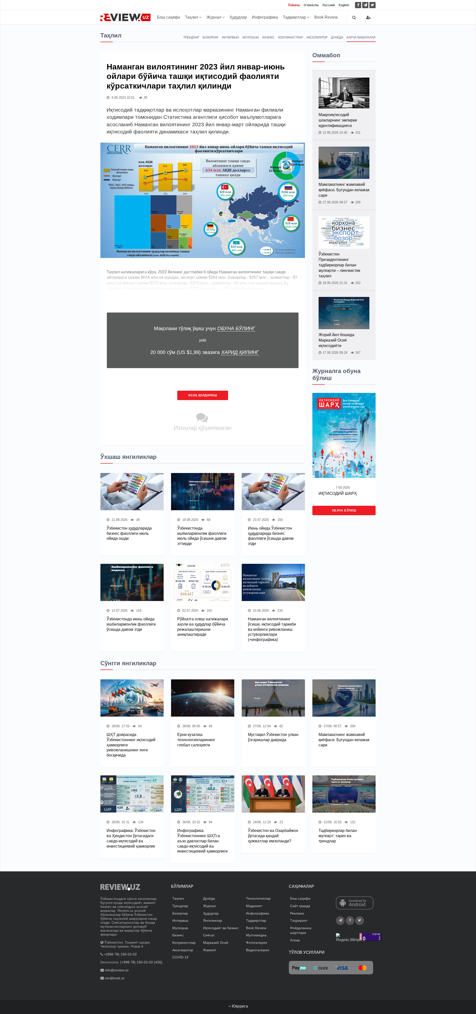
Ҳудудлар (238, 17)
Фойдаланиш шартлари (300, 930)
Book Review (326, 17)
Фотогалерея (256, 943)
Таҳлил (192, 17)
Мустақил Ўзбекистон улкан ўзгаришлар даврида (273, 737)
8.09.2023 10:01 (123, 97)
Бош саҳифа (168, 17)
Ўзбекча (294, 5)
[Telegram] (365, 5)
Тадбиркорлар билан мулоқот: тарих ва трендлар (338, 835)
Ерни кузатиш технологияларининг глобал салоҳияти (196, 739)
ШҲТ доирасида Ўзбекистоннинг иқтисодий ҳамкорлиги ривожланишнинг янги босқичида (131, 744)
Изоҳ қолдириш (202, 395)
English (344, 5)
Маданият (254, 906)
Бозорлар (210, 37)
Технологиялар (258, 898)
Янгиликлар (212, 920)
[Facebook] (358, 5)
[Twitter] (372, 5)
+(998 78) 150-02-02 (120, 954)
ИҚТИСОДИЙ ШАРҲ (338, 493)
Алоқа (295, 940)
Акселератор (316, 37)
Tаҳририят (298, 920)
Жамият (209, 950)
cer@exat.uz (115, 978)
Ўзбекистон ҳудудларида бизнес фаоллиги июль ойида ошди (129, 533)
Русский (329, 5)
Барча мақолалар (361, 37)
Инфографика (265, 17)
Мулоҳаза (250, 37)
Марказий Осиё (215, 943)
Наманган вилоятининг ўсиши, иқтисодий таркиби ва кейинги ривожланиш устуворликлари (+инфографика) (272, 629)
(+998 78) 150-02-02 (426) (141, 962)
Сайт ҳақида (300, 906)
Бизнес (268, 37)
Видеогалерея (257, 950)
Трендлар (191, 37)
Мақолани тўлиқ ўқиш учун (204, 328)
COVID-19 (180, 957)
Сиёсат (209, 935)
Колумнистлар (290, 37)
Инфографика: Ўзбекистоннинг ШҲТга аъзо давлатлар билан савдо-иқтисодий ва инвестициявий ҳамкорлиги (202, 840)
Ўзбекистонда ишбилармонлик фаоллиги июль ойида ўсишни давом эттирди (201, 536)
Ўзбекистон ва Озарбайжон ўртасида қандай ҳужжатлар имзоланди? (273, 835)
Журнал (214, 17)
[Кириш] (368, 17)
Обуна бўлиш (344, 510)
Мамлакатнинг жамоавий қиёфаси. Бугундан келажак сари (344, 189)
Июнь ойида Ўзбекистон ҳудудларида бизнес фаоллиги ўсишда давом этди (271, 536)
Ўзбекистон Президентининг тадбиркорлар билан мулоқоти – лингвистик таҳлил (339, 265)
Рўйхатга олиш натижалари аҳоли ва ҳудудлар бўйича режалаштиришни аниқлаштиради (202, 626)
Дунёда (337, 37)
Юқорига (239, 1006)
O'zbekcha (311, 5)
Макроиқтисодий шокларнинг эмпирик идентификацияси (338, 120)
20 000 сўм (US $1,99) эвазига (204, 352)
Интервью (230, 37)
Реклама (297, 913)
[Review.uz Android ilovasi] (354, 903)
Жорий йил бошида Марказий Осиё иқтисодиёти (336, 340)
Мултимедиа (256, 935)
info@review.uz (117, 970)
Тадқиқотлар (295, 17)
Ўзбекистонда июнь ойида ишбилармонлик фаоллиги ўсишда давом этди (131, 624)
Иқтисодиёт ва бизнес (220, 928)
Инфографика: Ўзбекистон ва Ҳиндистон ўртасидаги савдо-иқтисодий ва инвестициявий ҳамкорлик (131, 838)
